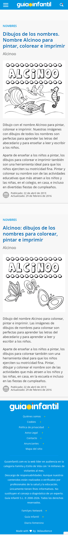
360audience (44, 531)
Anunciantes (31, 443)
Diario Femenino (34, 522)
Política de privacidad (32, 427)
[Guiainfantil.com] (34, 7)
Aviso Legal (31, 432)
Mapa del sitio (34, 448)
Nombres (10, 26)
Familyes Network (32, 510)
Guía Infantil (32, 516)
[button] (9, 6)
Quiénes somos (32, 416)
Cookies (32, 421)
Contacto (32, 438)
